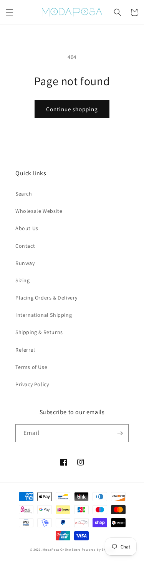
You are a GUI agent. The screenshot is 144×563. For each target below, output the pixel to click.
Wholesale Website (38, 210)
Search (23, 193)
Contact (25, 245)
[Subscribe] (119, 433)
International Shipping (43, 314)
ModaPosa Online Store (62, 549)
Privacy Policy (32, 384)
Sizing (22, 280)
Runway (25, 263)
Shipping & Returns (39, 332)
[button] (9, 12)
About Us (26, 228)
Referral (25, 349)
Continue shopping (72, 109)
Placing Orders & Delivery (46, 297)
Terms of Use (31, 367)
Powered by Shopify (98, 549)
